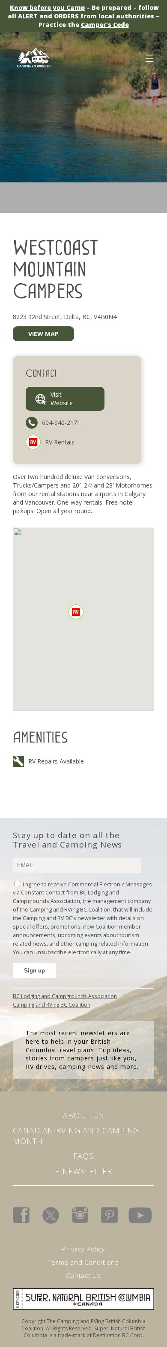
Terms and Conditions (83, 1262)
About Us (83, 1115)
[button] (76, 612)
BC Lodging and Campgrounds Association (65, 996)
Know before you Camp (47, 7)
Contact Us (83, 1275)
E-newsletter (83, 1171)
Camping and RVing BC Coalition (51, 1004)
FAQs (83, 1156)
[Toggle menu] (149, 57)
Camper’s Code (105, 24)
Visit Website (62, 398)
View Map (43, 334)
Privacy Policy (83, 1249)
